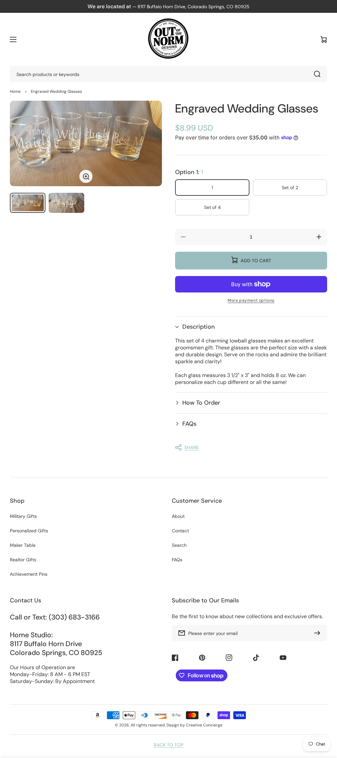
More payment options (251, 300)
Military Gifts (23, 516)
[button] (251, 327)
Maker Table (23, 545)
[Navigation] (13, 39)
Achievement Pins (28, 574)
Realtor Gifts (23, 560)
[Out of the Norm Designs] (168, 39)
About (178, 516)
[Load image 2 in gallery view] (66, 203)
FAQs (177, 560)
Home (15, 91)
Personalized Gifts (29, 531)
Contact (180, 531)
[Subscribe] (319, 633)
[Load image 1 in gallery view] (27, 203)
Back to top (168, 745)
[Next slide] (152, 143)
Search (179, 545)
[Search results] (319, 74)
